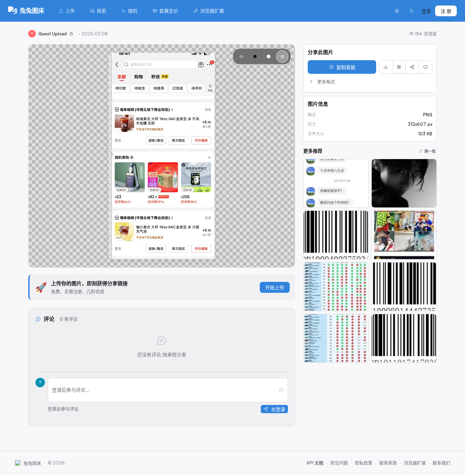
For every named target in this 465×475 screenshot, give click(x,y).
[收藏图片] (425, 67)
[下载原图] (385, 67)
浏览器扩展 (212, 11)
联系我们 (441, 462)
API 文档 (314, 462)
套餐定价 (168, 11)
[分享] (412, 67)
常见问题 (339, 462)
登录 (426, 11)
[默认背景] (241, 56)
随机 (133, 11)
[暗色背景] (255, 56)
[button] (370, 81)
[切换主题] (411, 10)
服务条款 (388, 462)
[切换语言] (396, 10)
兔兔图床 (32, 10)
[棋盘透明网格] (282, 56)
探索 (101, 11)
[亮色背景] (268, 56)
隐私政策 (363, 462)
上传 (70, 11)
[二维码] (399, 67)
